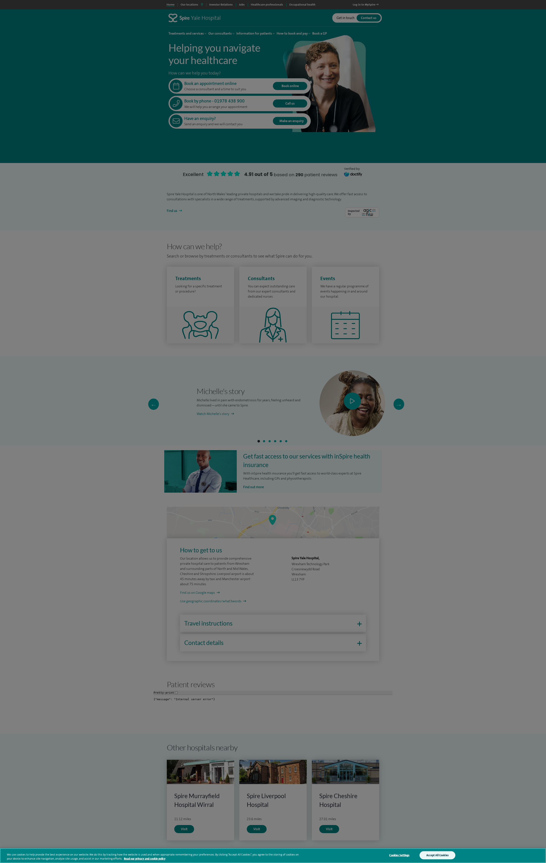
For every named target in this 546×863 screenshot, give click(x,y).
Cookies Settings (399, 855)
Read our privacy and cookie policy (145, 858)
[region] (273, 855)
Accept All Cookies (437, 855)
